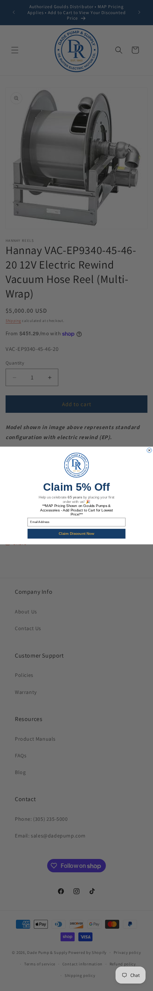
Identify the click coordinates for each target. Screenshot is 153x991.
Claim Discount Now (76, 533)
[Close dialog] (149, 450)
